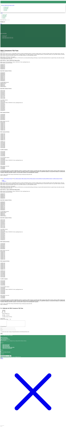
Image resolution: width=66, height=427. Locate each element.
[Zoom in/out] (3, 425)
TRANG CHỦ (4, 14)
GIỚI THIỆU (6, 7)
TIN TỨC (5, 9)
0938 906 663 (6, 2)
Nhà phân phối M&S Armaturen (47, 178)
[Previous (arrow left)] (0, 426)
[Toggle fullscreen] (2, 425)
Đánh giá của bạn (3, 319)
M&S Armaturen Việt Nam (8, 178)
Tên (1, 328)
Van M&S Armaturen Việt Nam (57, 178)
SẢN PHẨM (6, 8)
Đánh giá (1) (4, 181)
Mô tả (3, 180)
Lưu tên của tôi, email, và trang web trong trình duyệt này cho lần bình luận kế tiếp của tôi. (15, 331)
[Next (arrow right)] (1, 426)
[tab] (34, 180)
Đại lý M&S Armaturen (17, 178)
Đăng (1, 333)
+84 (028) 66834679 (5, 338)
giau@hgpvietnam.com (7, 3)
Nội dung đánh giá (3, 326)
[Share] (1, 425)
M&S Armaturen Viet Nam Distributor (36, 178)
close (1, 23)
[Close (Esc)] (0, 425)
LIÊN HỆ (5, 10)
